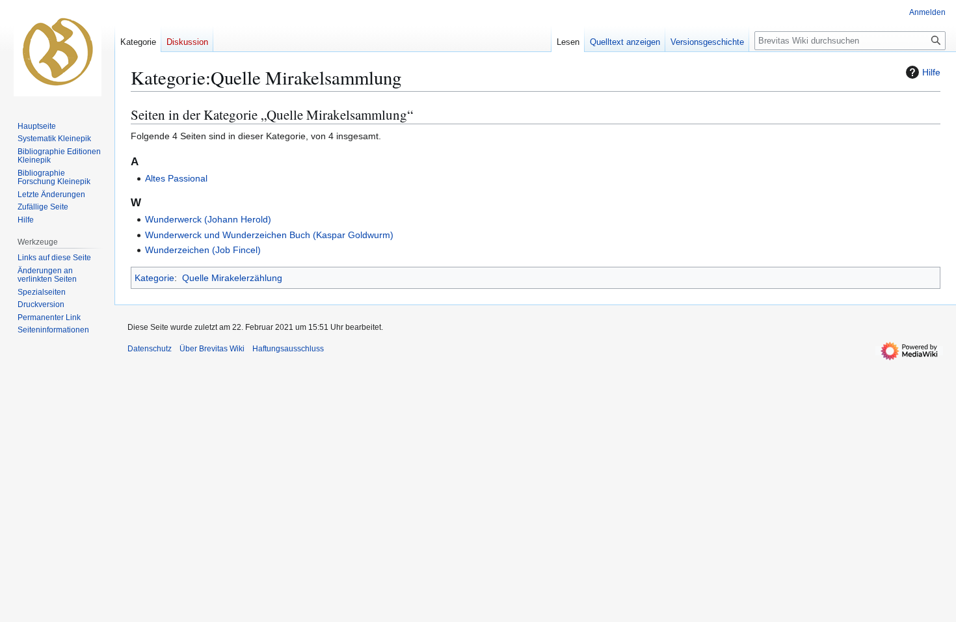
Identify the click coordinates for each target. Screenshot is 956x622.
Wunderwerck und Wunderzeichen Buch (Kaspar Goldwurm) (269, 235)
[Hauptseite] (57, 52)
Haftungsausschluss (288, 348)
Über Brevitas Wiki (212, 348)
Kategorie (154, 278)
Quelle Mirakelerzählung (232, 278)
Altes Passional (176, 178)
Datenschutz (149, 348)
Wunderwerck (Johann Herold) (208, 219)
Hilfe (931, 72)
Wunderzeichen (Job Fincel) (203, 250)
